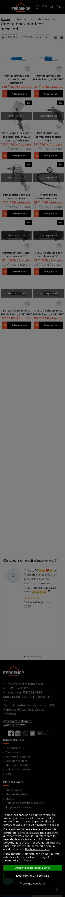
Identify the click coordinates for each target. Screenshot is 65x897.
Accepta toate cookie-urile (32, 867)
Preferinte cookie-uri (33, 883)
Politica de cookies (37, 849)
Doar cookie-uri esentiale (32, 875)
